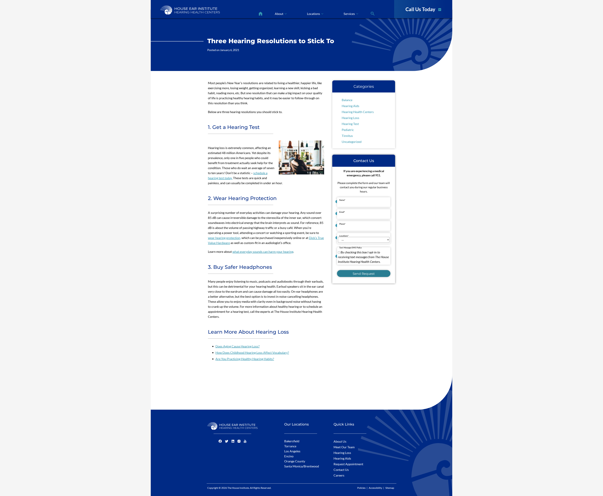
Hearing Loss (350, 118)
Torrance (290, 446)
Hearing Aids (350, 106)
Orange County (294, 461)
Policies (361, 487)
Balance (347, 100)
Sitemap (389, 487)
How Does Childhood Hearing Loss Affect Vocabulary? (252, 352)
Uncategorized (351, 142)
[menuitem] (260, 13)
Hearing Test (350, 124)
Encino (288, 456)
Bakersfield (291, 441)
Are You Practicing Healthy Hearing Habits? (244, 359)
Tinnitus (347, 136)
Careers (339, 475)
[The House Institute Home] (190, 10)
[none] (281, 13)
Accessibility (375, 487)
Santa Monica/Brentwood (301, 466)
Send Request (364, 273)
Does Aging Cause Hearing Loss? (237, 346)
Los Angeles (292, 451)
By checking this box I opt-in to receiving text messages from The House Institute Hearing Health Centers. (363, 256)
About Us (340, 441)
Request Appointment (348, 464)
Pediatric (348, 130)
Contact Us (341, 470)
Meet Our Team (344, 447)
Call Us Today (420, 9)
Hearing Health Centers (358, 112)
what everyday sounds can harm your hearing (262, 251)
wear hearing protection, (224, 238)
